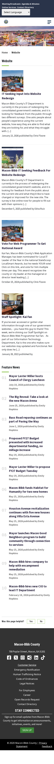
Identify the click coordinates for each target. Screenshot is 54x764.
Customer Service (27, 665)
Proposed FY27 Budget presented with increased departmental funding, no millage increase (26, 444)
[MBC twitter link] (17, 657)
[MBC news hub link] (30, 657)
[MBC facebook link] (10, 657)
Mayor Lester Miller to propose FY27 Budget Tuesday (29, 469)
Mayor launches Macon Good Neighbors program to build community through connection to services (29, 539)
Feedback (47, 746)
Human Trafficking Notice (27, 674)
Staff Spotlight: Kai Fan (17, 317)
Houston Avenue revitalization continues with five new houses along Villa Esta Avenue (29, 512)
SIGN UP (27, 730)
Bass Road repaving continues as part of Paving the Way (30, 419)
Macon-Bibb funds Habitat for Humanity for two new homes (28, 490)
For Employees (27, 690)
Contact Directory (27, 704)
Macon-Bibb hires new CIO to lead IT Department (28, 588)
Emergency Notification (27, 669)
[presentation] (49, 22)
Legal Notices (27, 683)
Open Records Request (27, 699)
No (41, 621)
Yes (31, 621)
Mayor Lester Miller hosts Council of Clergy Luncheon (26, 378)
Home (5, 52)
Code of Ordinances (27, 678)
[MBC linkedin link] (37, 657)
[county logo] (27, 21)
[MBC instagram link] (24, 657)
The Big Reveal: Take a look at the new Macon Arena (28, 399)
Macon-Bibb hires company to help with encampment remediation (28, 565)
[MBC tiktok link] (44, 657)
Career (27, 695)
